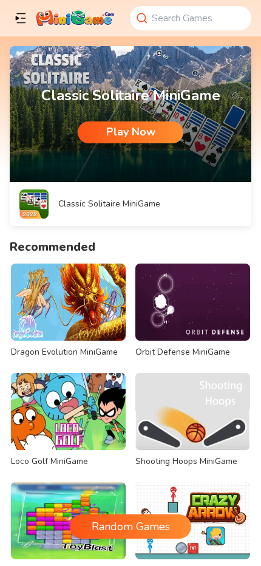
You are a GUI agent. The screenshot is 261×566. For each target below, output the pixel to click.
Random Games (131, 526)
